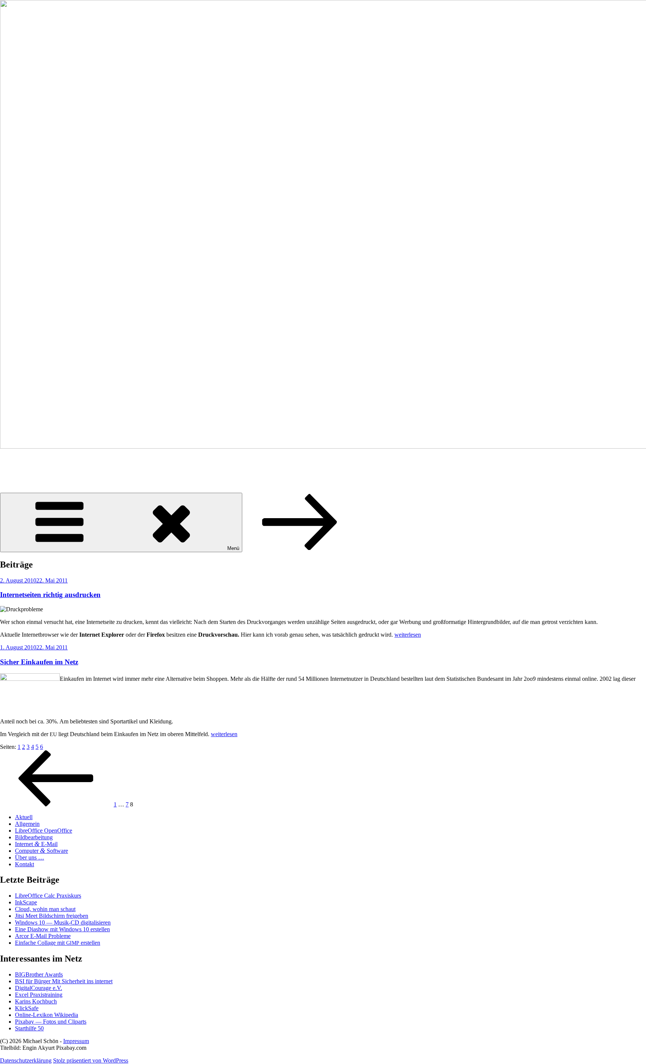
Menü (233, 548)
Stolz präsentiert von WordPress (90, 1060)
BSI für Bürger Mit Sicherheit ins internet (64, 981)
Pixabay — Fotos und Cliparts (50, 1021)
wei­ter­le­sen (407, 634)
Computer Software (41, 851)
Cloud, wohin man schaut (45, 909)
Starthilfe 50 (29, 1028)
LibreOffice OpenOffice (43, 830)
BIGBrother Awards (39, 974)
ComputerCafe (38, 464)
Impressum (76, 1041)
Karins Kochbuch (36, 1001)
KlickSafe (27, 1008)
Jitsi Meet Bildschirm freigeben (51, 916)
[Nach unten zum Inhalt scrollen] (300, 548)
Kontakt (24, 864)
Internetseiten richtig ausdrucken (50, 595)
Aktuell (24, 817)
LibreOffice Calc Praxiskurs (48, 895)
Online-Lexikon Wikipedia (46, 1015)
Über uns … (29, 857)
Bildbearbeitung (34, 837)
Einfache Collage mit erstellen (57, 943)
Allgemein (27, 824)
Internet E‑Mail (36, 844)
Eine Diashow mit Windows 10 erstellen (62, 929)
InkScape (26, 902)
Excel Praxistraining (38, 994)
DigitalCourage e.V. (38, 988)
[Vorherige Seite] (56, 804)
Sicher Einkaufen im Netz (39, 662)
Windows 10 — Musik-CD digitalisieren (63, 922)
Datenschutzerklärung (26, 1060)
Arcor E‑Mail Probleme (43, 936)
